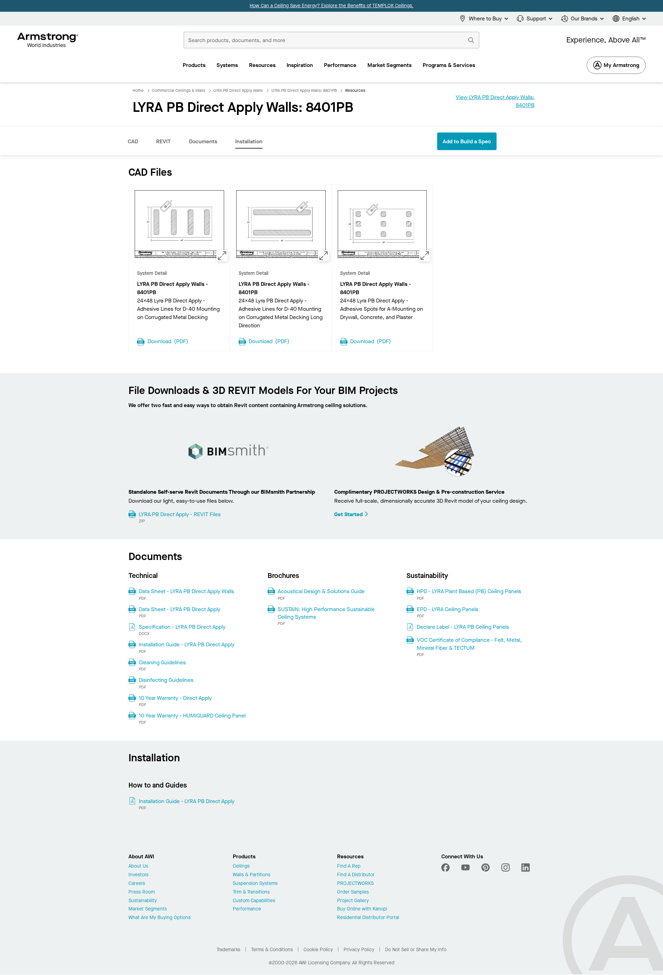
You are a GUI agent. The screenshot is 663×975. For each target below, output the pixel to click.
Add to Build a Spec (467, 141)
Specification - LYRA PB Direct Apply (182, 626)
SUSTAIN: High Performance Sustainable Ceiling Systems (326, 613)
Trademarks (228, 949)
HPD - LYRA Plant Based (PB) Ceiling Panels (469, 591)
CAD (133, 141)
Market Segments (147, 909)
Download (167, 341)
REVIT (163, 141)
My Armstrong (621, 65)
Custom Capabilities (254, 901)
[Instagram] (505, 867)
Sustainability (142, 901)
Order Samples (353, 892)
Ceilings (241, 866)
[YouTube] (465, 867)
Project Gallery (353, 901)
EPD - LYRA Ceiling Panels (447, 609)
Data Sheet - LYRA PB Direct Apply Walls (186, 591)
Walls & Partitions (251, 875)
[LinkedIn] (525, 867)
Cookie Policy (318, 949)
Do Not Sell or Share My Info (415, 949)
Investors (138, 875)
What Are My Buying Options (159, 918)
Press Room (141, 892)
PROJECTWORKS (355, 884)
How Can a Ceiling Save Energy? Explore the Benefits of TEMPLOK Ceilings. (331, 5)
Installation (248, 141)
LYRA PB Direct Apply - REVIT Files (180, 514)
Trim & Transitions (251, 892)
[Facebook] (446, 867)
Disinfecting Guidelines (166, 680)
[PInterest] (485, 867)
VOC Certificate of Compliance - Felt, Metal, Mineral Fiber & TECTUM (469, 643)
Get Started (348, 514)
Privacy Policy (359, 949)
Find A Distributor (356, 875)
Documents (203, 141)
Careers (136, 884)
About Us (138, 866)
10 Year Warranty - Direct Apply (175, 698)
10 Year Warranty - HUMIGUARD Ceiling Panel (192, 715)
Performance (247, 909)
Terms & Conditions (272, 949)
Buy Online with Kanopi (362, 909)
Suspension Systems (255, 884)
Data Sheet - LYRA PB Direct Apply (179, 609)
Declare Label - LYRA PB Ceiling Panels (463, 626)
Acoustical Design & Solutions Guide (321, 591)
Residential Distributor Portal (368, 918)
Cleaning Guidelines (162, 662)
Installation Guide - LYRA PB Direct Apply (186, 644)
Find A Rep (349, 866)
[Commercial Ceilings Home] (47, 40)
